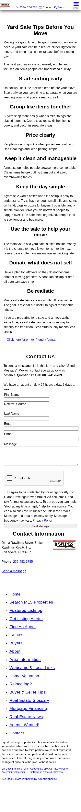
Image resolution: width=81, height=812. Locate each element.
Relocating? (20, 684)
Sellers (15, 635)
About (14, 651)
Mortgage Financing (28, 708)
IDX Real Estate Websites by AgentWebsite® (29, 778)
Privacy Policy (60, 769)
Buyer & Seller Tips (27, 692)
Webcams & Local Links (32, 667)
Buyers (16, 643)
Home (15, 594)
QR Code (7, 769)
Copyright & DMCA (40, 769)
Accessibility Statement (14, 772)
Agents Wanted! (24, 724)
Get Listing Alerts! (26, 618)
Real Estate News (26, 716)
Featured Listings (25, 610)
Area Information (25, 659)
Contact (16, 733)
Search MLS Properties (31, 602)
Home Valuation (24, 675)
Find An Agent (22, 626)
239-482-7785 (23, 561)
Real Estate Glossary (29, 700)
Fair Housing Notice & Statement (46, 772)
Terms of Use (21, 769)
